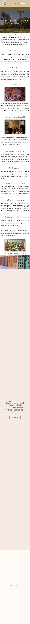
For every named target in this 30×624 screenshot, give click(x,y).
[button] (15, 9)
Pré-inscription (15, 417)
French (18, 3)
